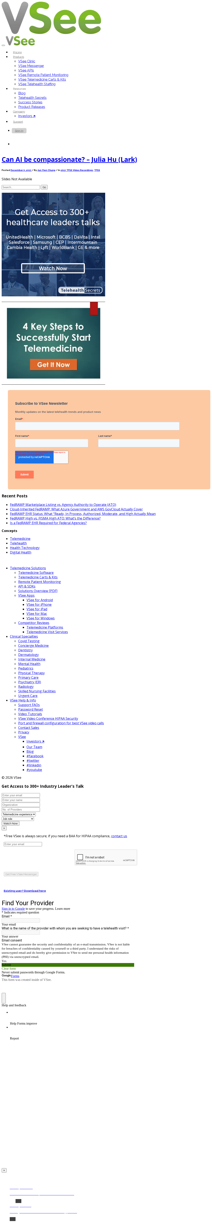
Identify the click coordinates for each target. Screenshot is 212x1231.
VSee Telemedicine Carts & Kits (42, 79)
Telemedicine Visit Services (47, 632)
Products (18, 56)
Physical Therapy (31, 673)
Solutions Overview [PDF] (37, 591)
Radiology (26, 686)
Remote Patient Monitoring (39, 581)
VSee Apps (26, 595)
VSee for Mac (36, 613)
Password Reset (30, 709)
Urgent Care (27, 695)
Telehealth (18, 543)
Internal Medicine (31, 659)
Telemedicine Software (36, 572)
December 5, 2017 (21, 170)
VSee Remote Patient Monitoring (43, 75)
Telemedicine (20, 538)
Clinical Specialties (24, 636)
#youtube (34, 769)
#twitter (32, 760)
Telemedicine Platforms (44, 627)
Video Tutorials (30, 714)
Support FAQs (29, 705)
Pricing (17, 52)
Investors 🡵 (26, 116)
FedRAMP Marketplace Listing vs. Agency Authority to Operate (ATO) (63, 504)
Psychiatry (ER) (29, 682)
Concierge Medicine (33, 645)
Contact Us (21, 144)
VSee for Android (39, 600)
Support (18, 121)
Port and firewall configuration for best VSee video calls (61, 723)
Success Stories (30, 102)
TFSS (97, 170)
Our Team (34, 747)
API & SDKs (26, 586)
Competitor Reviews (33, 622)
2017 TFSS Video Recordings (77, 170)
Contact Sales (28, 727)
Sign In (19, 130)
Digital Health (20, 552)
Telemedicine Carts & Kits (38, 577)
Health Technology (25, 547)
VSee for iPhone (39, 604)
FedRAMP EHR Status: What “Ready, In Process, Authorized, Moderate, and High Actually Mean (83, 513)
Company (19, 111)
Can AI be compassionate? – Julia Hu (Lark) (69, 159)
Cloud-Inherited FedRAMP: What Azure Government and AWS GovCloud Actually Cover (76, 509)
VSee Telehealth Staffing (36, 84)
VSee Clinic (26, 61)
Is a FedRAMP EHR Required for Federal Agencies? (48, 523)
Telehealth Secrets (32, 98)
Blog (21, 93)
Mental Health (29, 664)
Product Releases (31, 107)
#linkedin (33, 765)
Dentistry (25, 650)
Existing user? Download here (25, 890)
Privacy (23, 732)
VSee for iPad (36, 609)
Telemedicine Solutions (28, 568)
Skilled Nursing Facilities (37, 691)
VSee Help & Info (23, 700)
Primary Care (28, 677)
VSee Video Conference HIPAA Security (48, 718)
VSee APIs (26, 70)
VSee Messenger (31, 66)
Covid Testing (29, 641)
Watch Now (10, 823)
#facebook (34, 756)
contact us (119, 836)
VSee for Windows (40, 618)
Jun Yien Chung (46, 170)
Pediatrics (25, 668)
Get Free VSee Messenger (21, 874)
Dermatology (28, 654)
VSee (22, 736)
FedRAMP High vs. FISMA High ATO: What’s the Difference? (55, 518)
